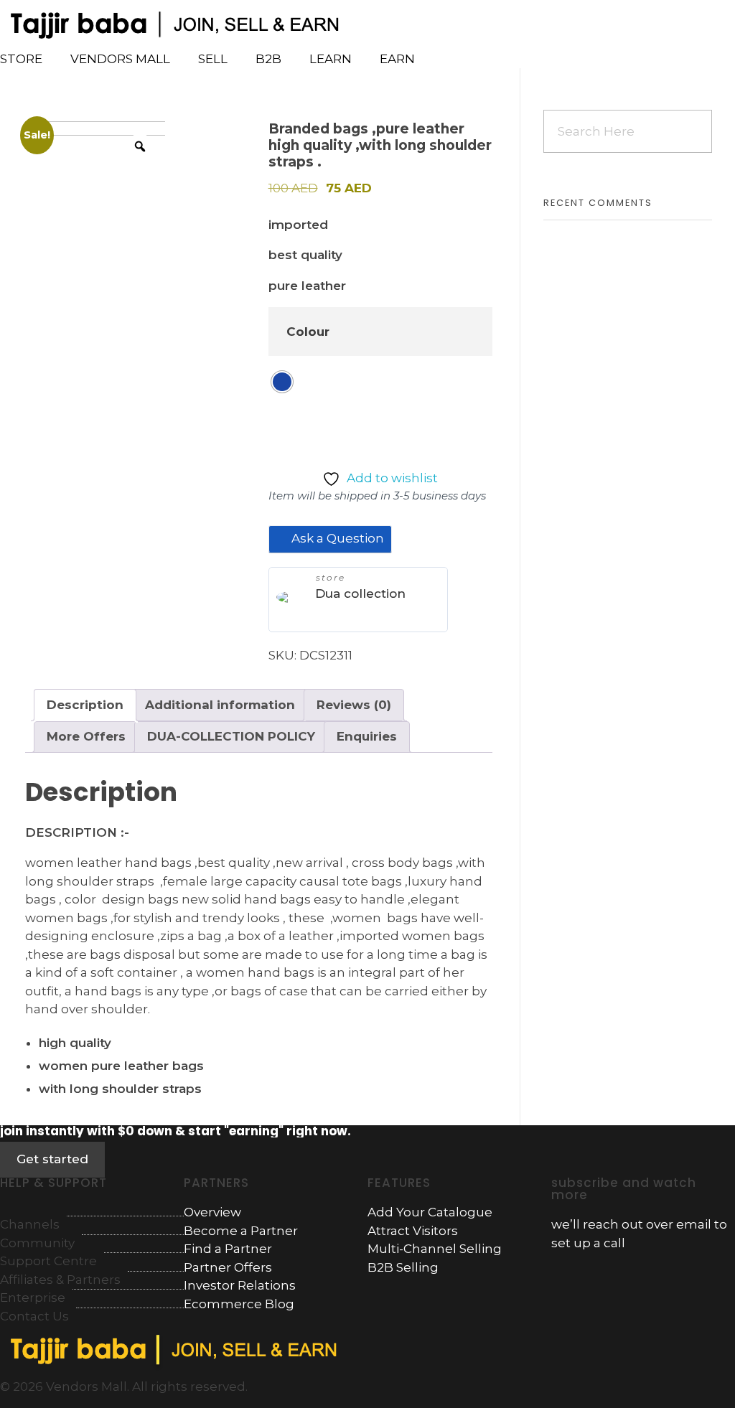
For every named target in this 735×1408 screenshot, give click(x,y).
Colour (307, 331)
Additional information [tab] (220, 705)
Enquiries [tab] (367, 736)
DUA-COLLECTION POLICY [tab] (231, 736)
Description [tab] (85, 705)
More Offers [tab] (86, 736)
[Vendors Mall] (171, 22)
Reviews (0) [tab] (354, 705)
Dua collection (360, 593)
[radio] (282, 382)
